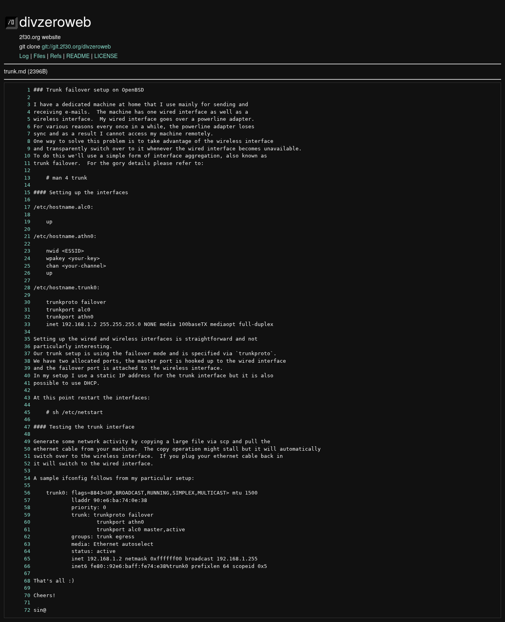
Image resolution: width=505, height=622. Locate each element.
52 (19, 463)
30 (19, 302)
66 (19, 566)
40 (19, 375)
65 (19, 559)
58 (19, 507)
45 (19, 412)
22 (19, 244)
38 (19, 361)
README (78, 56)
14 (19, 185)
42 (19, 390)
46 (19, 419)
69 (19, 588)
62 (19, 537)
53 (19, 471)
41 (19, 383)
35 (19, 339)
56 (19, 493)
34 (19, 332)
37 (19, 353)
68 (19, 581)
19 (19, 222)
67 (19, 573)
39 (19, 368)
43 (19, 398)
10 (19, 156)
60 (19, 522)
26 (19, 273)
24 (19, 258)
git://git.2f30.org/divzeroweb (76, 46)
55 (19, 485)
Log (24, 56)
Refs (56, 56)
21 (19, 236)
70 (19, 595)
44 (19, 405)
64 (19, 551)
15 (19, 192)
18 (19, 214)
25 (19, 266)
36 (19, 346)
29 (19, 295)
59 (19, 515)
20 (19, 229)
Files (39, 56)
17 (19, 207)
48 (19, 434)
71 (19, 602)
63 (19, 544)
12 (19, 170)
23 (19, 251)
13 (19, 178)
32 (19, 317)
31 (19, 310)
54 (19, 478)
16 (19, 199)
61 (19, 529)
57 (19, 500)
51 (19, 456)
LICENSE (106, 56)
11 (19, 163)
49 (19, 441)
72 (19, 610)
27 (19, 280)
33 (19, 324)
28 (19, 287)
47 (19, 427)
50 (19, 449)
